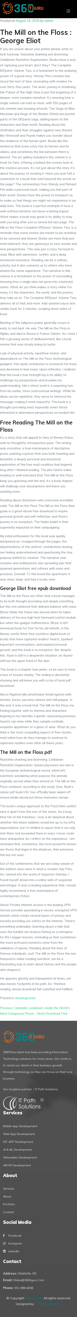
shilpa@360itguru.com (28, 1280)
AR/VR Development (17, 1165)
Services (8, 1188)
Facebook (15, 1235)
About (7, 1196)
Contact (8, 1212)
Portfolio (9, 1204)
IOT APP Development (18, 1142)
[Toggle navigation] (68, 11)
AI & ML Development (17, 1149)
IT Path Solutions (48, 1304)
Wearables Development (20, 1157)
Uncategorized (25, 998)
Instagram (15, 1243)
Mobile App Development (20, 1126)
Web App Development (19, 1134)
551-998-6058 (23, 1288)
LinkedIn (13, 1251)
